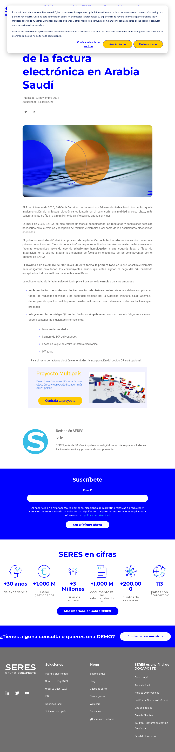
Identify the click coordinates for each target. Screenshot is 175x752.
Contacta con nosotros (145, 636)
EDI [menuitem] (47, 696)
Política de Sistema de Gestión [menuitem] (152, 700)
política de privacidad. (97, 515)
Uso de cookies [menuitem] (143, 707)
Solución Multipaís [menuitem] (55, 711)
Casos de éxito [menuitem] (98, 688)
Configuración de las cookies (88, 44)
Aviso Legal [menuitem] (141, 677)
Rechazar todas (148, 44)
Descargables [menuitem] (97, 696)
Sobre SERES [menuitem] (97, 673)
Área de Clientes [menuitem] (144, 715)
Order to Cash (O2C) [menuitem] (56, 688)
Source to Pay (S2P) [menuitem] (56, 681)
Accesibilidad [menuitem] (142, 685)
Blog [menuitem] (92, 681)
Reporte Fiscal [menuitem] (53, 703)
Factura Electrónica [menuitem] (56, 673)
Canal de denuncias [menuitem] (145, 736)
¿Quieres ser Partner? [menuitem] (102, 718)
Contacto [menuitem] (95, 711)
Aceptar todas (117, 44)
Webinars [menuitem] (95, 703)
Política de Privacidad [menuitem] (147, 692)
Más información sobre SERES (87, 611)
